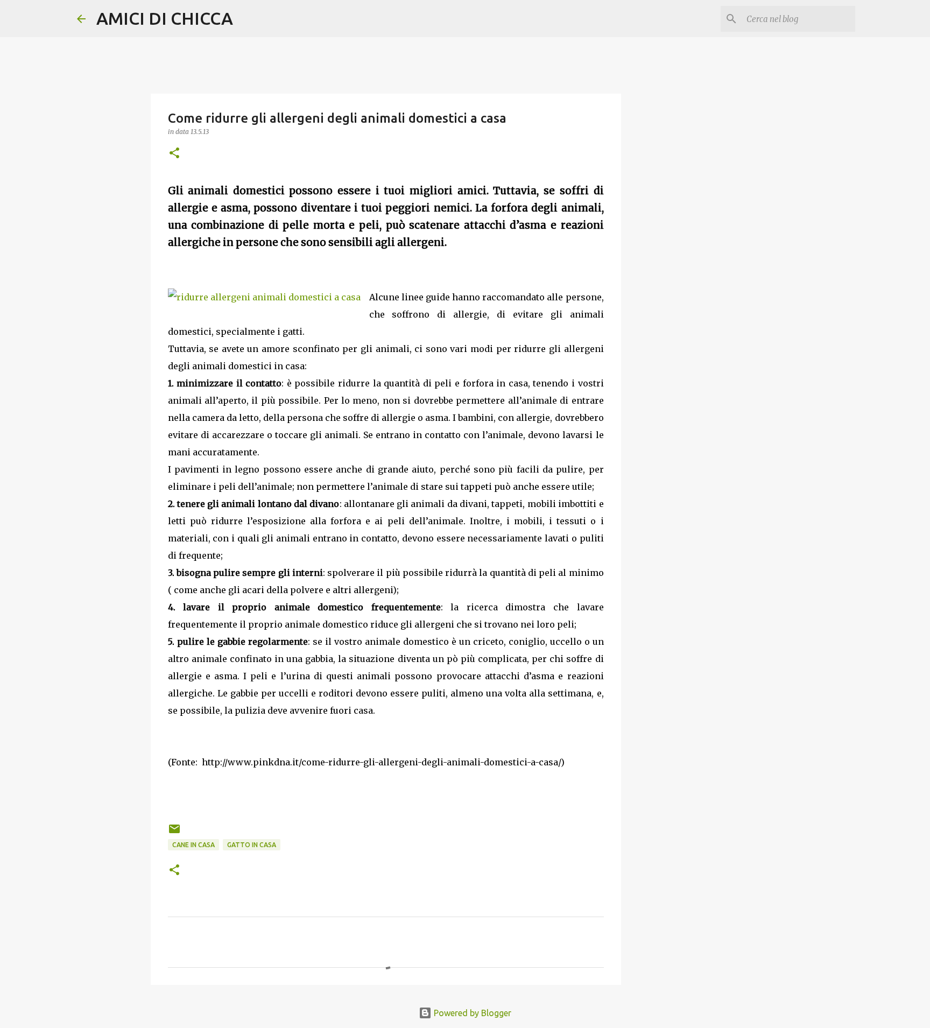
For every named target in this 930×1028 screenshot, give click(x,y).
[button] (174, 153)
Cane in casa (193, 844)
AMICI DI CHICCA (164, 18)
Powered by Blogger (471, 1013)
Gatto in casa (251, 844)
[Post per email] (174, 832)
